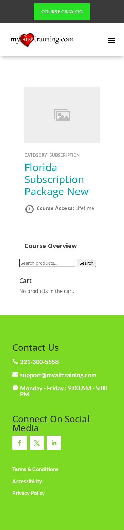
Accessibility (27, 481)
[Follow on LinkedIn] (54, 443)
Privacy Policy (28, 493)
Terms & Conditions (35, 469)
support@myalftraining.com (58, 375)
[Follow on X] (37, 443)
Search (86, 263)
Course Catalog (62, 11)
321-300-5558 (39, 361)
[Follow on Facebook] (19, 443)
